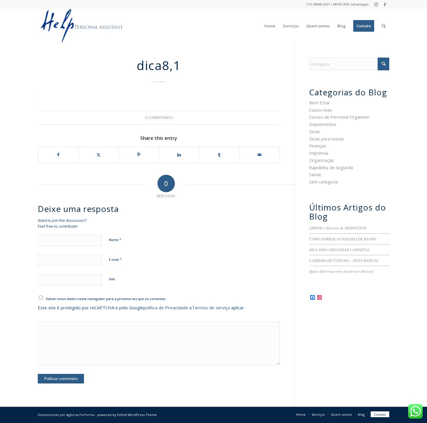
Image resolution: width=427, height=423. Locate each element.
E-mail (115, 259)
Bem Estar (319, 103)
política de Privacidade (165, 307)
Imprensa (318, 153)
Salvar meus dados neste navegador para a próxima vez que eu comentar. (106, 299)
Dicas (314, 131)
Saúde (315, 174)
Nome (115, 239)
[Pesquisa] (383, 26)
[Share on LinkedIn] (179, 155)
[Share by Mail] (260, 155)
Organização (321, 160)
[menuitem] (270, 26)
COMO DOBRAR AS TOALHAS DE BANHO (342, 238)
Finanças (317, 146)
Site (112, 279)
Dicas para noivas (326, 139)
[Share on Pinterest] (139, 155)
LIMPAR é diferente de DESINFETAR (337, 227)
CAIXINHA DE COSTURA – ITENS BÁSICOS (343, 260)
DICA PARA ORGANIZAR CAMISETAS (339, 249)
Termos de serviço (211, 307)
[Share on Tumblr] (219, 155)
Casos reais (320, 110)
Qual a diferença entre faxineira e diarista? (341, 271)
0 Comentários (159, 117)
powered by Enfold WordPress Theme (127, 415)
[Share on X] (99, 155)
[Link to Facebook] (385, 4)
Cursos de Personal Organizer (339, 117)
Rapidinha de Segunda (331, 167)
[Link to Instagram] (376, 4)
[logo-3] (81, 26)
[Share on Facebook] (58, 155)
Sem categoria (323, 182)
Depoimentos (322, 124)
